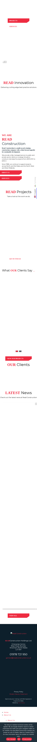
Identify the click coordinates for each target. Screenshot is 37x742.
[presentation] (4, 62)
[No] (35, 732)
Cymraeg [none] (35, 180)
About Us (5, 172)
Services (13, 26)
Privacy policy (27, 739)
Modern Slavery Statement (18, 694)
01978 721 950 (18, 654)
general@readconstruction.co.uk (18, 658)
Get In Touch (15, 259)
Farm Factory (21, 702)
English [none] (35, 192)
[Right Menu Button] (34, 5)
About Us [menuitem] (7, 715)
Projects (13, 20)
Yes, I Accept (11, 739)
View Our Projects (15, 358)
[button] (17, 351)
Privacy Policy (18, 692)
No (19, 739)
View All (13, 615)
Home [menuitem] (6, 712)
